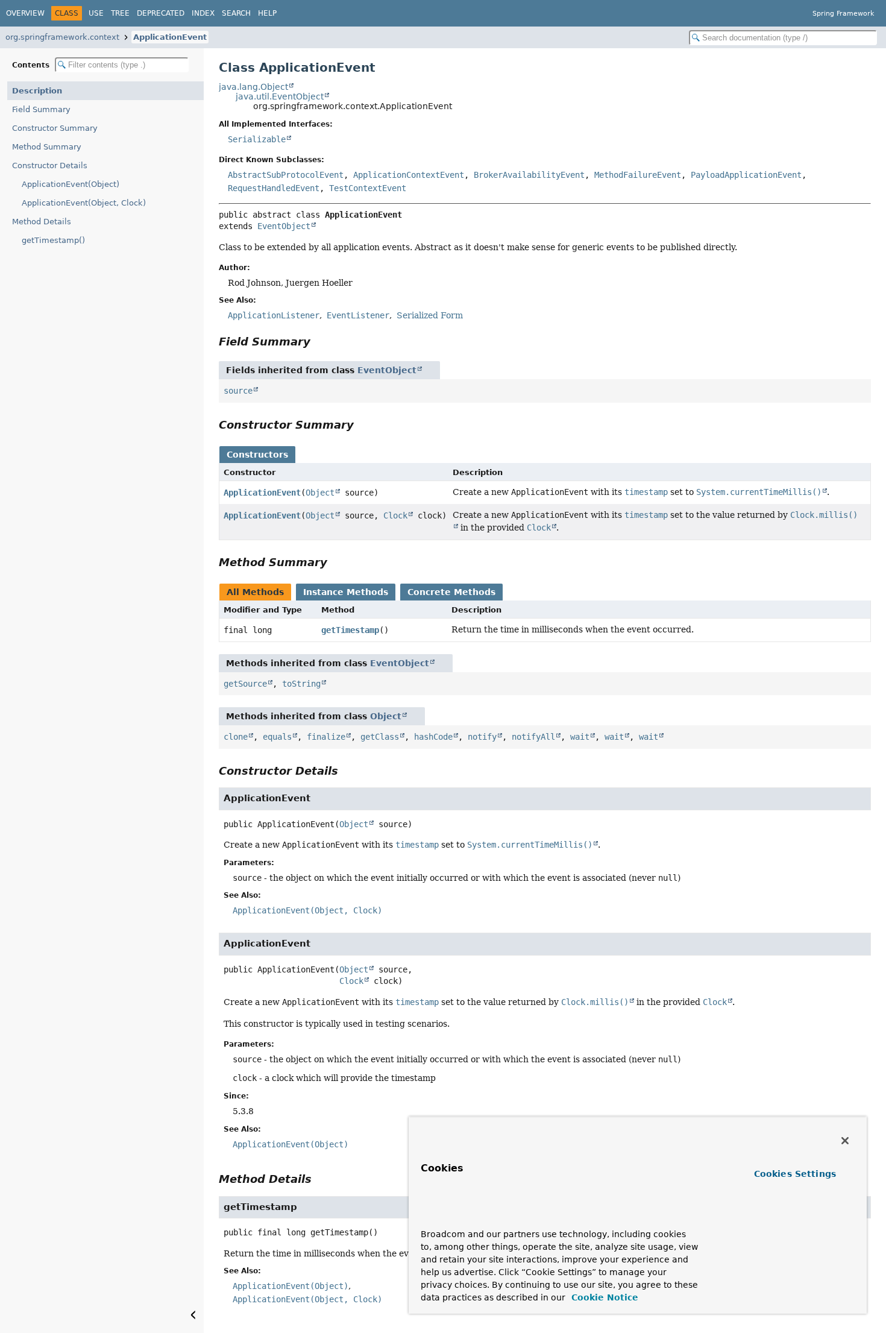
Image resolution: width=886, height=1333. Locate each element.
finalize (326, 737)
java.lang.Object (253, 87)
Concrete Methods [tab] (451, 592)
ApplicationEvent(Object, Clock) (84, 202)
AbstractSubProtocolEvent (286, 175)
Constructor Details (49, 165)
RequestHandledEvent (273, 188)
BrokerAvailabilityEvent (529, 175)
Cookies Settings (795, 1174)
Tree (120, 13)
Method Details (41, 221)
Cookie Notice (603, 1297)
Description (37, 90)
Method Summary (46, 146)
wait (579, 737)
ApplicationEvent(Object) (70, 184)
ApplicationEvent (170, 37)
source (238, 390)
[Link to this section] (319, 341)
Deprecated (160, 13)
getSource (245, 684)
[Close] (845, 1140)
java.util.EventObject (280, 96)
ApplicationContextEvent (408, 175)
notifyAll (533, 737)
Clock (395, 515)
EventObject (283, 226)
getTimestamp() (53, 240)
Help (267, 13)
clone (236, 737)
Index (203, 13)
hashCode (433, 737)
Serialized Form (430, 315)
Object (320, 492)
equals (277, 737)
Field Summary (41, 109)
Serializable (257, 139)
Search (236, 13)
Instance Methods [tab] (345, 592)
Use (96, 13)
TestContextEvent (367, 188)
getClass (379, 737)
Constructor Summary (55, 128)
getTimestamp (350, 630)
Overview (25, 13)
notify (482, 737)
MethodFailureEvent (637, 175)
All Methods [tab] (255, 592)
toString (301, 684)
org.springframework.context (62, 37)
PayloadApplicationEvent (746, 175)
